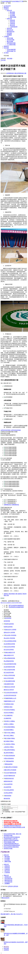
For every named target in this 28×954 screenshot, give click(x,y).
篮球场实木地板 (8, 848)
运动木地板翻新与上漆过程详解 (12, 824)
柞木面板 (7, 858)
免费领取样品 (7, 504)
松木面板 (7, 860)
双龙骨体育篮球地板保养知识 (12, 845)
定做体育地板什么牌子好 (10, 838)
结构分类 (6, 864)
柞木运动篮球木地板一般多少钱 (12, 834)
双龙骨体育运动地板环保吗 (16, 607)
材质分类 (6, 855)
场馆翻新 (7, 883)
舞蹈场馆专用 (8, 880)
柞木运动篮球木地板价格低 (11, 847)
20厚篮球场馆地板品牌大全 (11, 843)
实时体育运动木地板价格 (10, 820)
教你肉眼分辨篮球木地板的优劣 (12, 825)
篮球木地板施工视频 (9, 842)
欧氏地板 (9, 58)
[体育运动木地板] (12, 1)
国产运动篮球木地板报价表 (16, 605)
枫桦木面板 (7, 861)
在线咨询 (6, 897)
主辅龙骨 (7, 869)
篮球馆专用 (7, 877)
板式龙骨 (7, 871)
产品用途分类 (5, 852)
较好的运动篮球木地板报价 (11, 840)
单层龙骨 (7, 866)
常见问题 (3, 60)
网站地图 (3, 914)
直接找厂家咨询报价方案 (10, 593)
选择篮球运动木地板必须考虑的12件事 (14, 827)
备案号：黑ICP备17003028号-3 (14, 914)
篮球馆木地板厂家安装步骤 (11, 822)
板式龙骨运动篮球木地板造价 (12, 837)
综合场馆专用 (8, 881)
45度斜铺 (7, 872)
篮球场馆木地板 (8, 835)
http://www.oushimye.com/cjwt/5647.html (11, 602)
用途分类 (6, 875)
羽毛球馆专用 (8, 878)
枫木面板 (7, 856)
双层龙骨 (7, 867)
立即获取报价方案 (11, 73)
